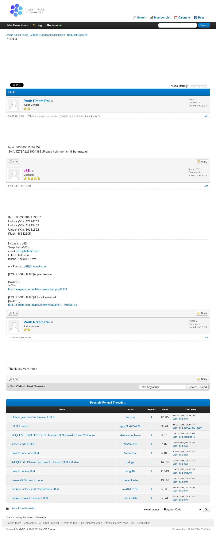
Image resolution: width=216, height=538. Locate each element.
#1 (206, 116)
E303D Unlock (20, 426)
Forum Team (14, 523)
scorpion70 (189, 437)
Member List (162, 17)
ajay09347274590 (130, 426)
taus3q (130, 417)
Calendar (184, 17)
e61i (186, 446)
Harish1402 (130, 498)
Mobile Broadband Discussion (47, 34)
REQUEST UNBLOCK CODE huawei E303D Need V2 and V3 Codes (53, 435)
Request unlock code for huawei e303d (35, 489)
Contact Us (30, 523)
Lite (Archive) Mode (91, 523)
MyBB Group (47, 529)
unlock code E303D (23, 444)
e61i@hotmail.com (27, 251)
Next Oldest (17, 386)
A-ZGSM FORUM (49, 523)
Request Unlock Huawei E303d (30, 498)
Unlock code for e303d (25, 453)
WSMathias (130, 444)
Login (40, 25)
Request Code (75, 34)
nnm (186, 418)
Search (141, 17)
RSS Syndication (140, 523)
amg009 (130, 471)
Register (52, 25)
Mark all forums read (116, 523)
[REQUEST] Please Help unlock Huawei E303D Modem (45, 462)
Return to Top (69, 523)
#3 (206, 337)
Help (201, 17)
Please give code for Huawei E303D (33, 417)
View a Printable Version (23, 508)
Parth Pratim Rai (37, 101)
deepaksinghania (130, 435)
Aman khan (130, 453)
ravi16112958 (130, 489)
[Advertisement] (108, 54)
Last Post (177, 418)
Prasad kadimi (130, 480)
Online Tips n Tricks (17, 34)
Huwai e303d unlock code (27, 480)
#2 (206, 186)
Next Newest (35, 386)
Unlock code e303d (23, 471)
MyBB (22, 529)
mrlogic (130, 462)
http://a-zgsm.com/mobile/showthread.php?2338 (37, 289)
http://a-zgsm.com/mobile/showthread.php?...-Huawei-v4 (42, 304)
